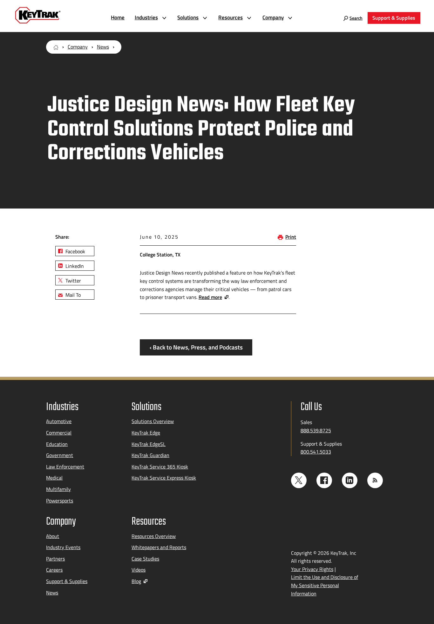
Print (290, 237)
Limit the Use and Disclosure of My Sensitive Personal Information (324, 585)
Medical (54, 477)
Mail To (72, 295)
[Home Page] (55, 46)
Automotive (58, 421)
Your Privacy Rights (312, 569)
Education (57, 444)
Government (59, 455)
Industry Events (63, 547)
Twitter (72, 280)
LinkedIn (74, 266)
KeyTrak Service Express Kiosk (164, 477)
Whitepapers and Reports (159, 547)
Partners (55, 558)
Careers (54, 570)
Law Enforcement (65, 466)
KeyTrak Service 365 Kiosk (160, 466)
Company (78, 46)
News (103, 46)
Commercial (58, 432)
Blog (136, 581)
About (52, 536)
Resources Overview (154, 536)
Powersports (59, 500)
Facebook (74, 251)
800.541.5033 (316, 451)
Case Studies (145, 558)
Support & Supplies (66, 581)
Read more (210, 297)
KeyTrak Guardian (150, 455)
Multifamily (58, 489)
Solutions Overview (153, 421)
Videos (139, 570)
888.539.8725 (316, 430)
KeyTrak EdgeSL (149, 444)
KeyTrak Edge (146, 432)
